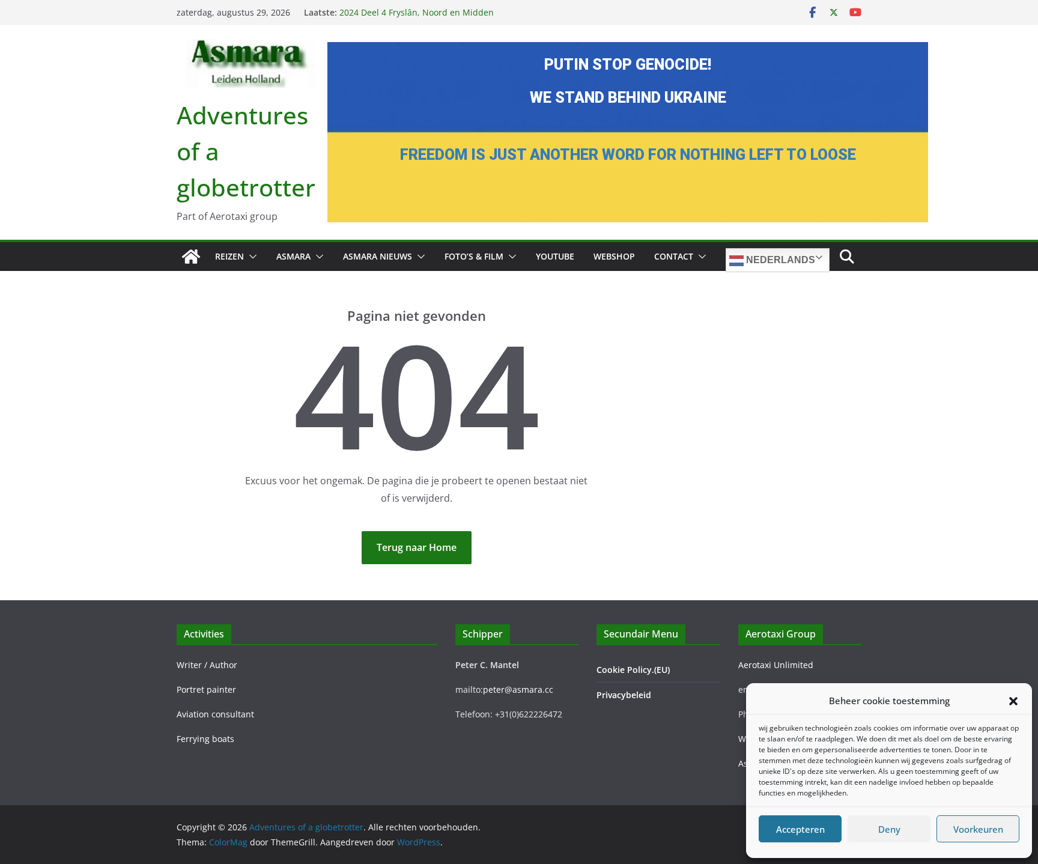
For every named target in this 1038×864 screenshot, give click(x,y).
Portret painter (206, 689)
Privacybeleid (623, 695)
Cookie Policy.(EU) (633, 669)
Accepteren (800, 829)
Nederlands (779, 260)
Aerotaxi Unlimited (775, 665)
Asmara (293, 256)
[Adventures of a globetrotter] (191, 256)
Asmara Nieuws (377, 256)
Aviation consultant (215, 714)
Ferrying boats (205, 738)
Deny (889, 829)
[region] (627, 132)
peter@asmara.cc (518, 689)
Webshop (614, 256)
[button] (1013, 701)
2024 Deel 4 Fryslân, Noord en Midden (416, 12)
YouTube (555, 256)
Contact (673, 256)
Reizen (229, 256)
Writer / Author (207, 665)
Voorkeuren (978, 829)
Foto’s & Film (474, 256)
